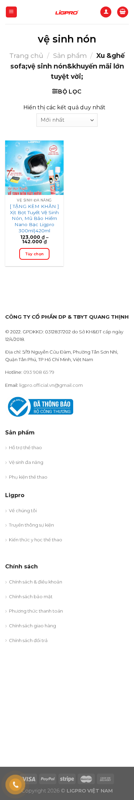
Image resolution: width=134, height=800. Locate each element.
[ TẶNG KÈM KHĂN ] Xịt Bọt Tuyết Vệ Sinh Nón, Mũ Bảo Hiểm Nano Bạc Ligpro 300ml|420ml (34, 218)
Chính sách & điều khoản (35, 581)
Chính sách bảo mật (31, 596)
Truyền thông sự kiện (31, 525)
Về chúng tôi (23, 510)
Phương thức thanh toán (36, 611)
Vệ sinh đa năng (26, 462)
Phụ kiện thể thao (28, 477)
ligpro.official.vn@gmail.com (51, 385)
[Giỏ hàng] (122, 12)
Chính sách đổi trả (28, 640)
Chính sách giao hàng (32, 625)
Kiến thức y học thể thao (35, 539)
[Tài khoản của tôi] (105, 12)
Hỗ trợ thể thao (25, 447)
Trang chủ (26, 55)
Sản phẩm (70, 55)
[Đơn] (11, 12)
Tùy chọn (34, 253)
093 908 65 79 (38, 372)
